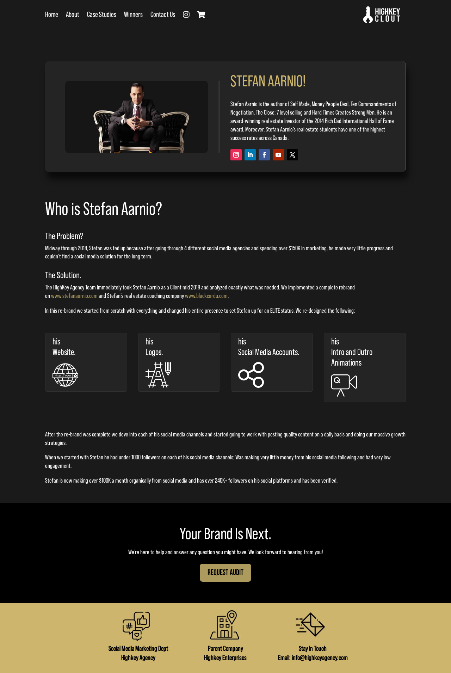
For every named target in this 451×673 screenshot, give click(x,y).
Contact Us (162, 14)
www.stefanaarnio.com (74, 296)
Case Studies (101, 14)
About (72, 14)
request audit (225, 572)
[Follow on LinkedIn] (250, 154)
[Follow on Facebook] (264, 154)
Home (51, 14)
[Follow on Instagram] (236, 154)
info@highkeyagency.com (320, 657)
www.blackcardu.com (206, 296)
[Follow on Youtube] (278, 154)
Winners (133, 14)
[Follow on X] (292, 154)
